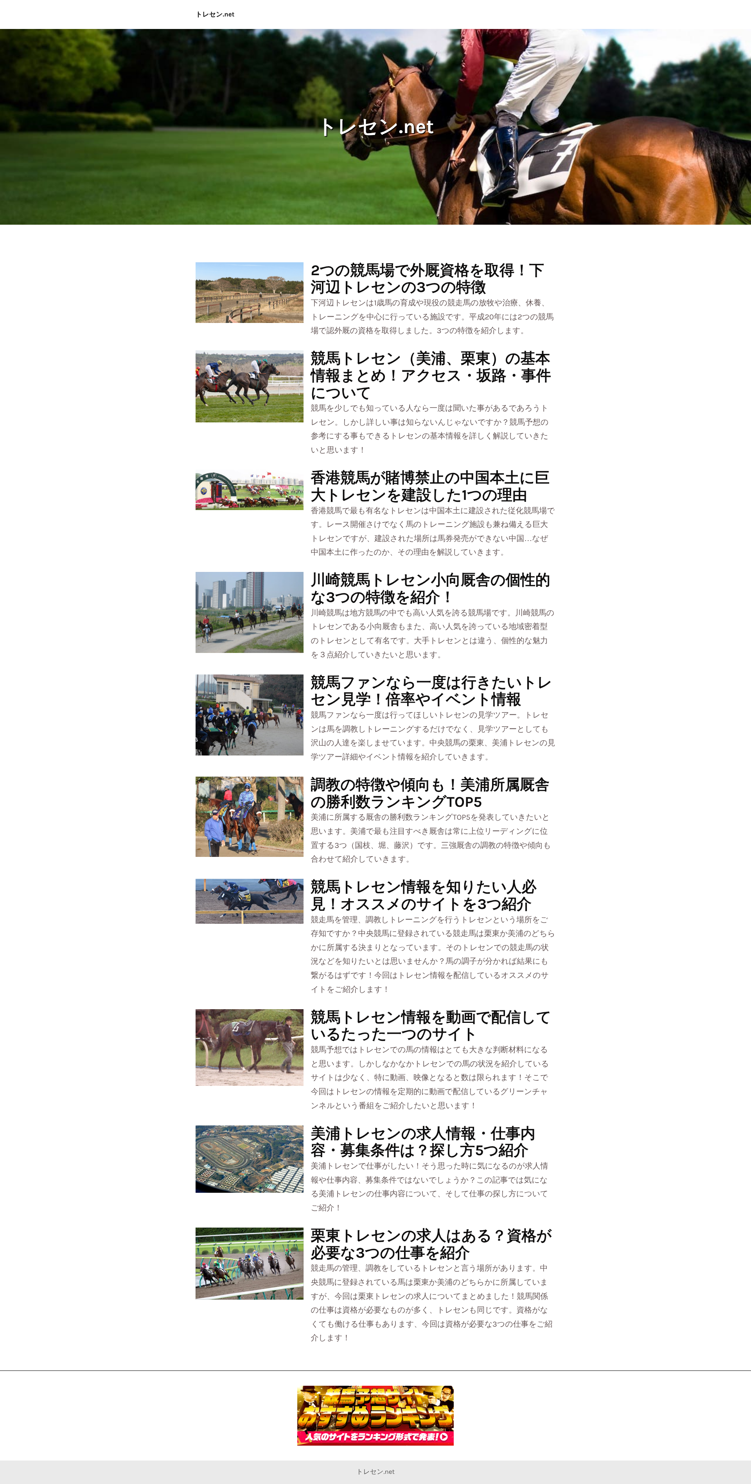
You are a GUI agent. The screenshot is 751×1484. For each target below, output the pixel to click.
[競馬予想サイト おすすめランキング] (375, 1415)
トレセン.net (215, 14)
